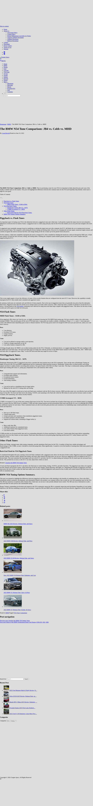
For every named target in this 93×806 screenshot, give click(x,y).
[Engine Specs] (4, 57)
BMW (7, 613)
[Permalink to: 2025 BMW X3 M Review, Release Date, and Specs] (13, 555)
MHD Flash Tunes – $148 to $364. (17, 204)
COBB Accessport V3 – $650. (16, 209)
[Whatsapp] (4, 502)
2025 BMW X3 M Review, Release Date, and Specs (19, 558)
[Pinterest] (4, 52)
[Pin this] (4, 499)
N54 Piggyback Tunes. (10, 206)
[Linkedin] (4, 54)
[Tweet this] (4, 497)
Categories (3, 721)
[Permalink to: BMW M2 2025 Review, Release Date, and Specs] (13, 520)
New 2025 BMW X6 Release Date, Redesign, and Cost (20, 575)
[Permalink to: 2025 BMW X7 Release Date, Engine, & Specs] (13, 606)
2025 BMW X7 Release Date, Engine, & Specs (17, 610)
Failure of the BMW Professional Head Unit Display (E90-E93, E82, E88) (24, 622)
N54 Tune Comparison (20, 613)
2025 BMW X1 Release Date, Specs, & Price (17, 592)
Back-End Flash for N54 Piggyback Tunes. (19, 212)
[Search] (5, 94)
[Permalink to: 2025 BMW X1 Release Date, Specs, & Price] (13, 589)
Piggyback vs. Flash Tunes (11, 201)
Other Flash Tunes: (9, 211)
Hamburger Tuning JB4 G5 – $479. (17, 207)
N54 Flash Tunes (8, 203)
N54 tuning (20, 306)
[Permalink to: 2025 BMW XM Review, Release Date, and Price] (13, 538)
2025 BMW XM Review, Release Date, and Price (18, 541)
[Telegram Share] (4, 501)
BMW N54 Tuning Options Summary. (15, 214)
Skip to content (4, 26)
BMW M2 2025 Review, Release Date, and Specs (18, 524)
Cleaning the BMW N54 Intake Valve (16, 463)
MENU (3, 61)
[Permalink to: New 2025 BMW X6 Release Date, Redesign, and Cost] (13, 572)
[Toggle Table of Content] (1, 198)
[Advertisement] (46, 12)
